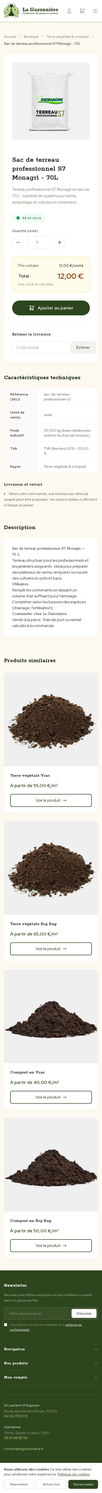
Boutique (31, 36)
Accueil (10, 36)
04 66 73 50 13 (15, 1416)
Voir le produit (48, 800)
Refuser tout (51, 1484)
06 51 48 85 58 (15, 1438)
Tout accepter (83, 1484)
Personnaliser (19, 1484)
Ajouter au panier (56, 308)
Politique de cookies (74, 1474)
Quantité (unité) (25, 231)
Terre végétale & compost (68, 36)
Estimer (83, 347)
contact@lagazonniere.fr (24, 1448)
